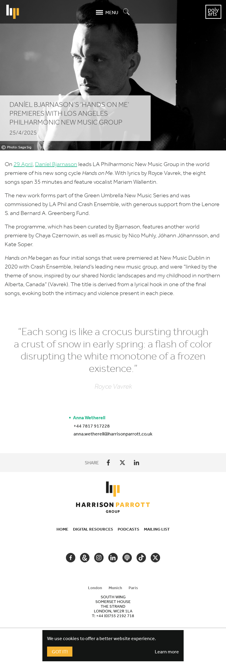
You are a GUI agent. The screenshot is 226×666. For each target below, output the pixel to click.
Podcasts (128, 529)
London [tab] (95, 587)
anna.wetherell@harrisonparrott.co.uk (113, 433)
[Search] (126, 12)
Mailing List (157, 529)
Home (62, 529)
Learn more (167, 651)
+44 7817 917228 (92, 426)
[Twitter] (122, 462)
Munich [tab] (115, 587)
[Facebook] (108, 462)
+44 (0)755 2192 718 (115, 615)
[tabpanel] (113, 606)
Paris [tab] (133, 587)
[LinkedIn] (136, 462)
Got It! (60, 652)
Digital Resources (93, 529)
